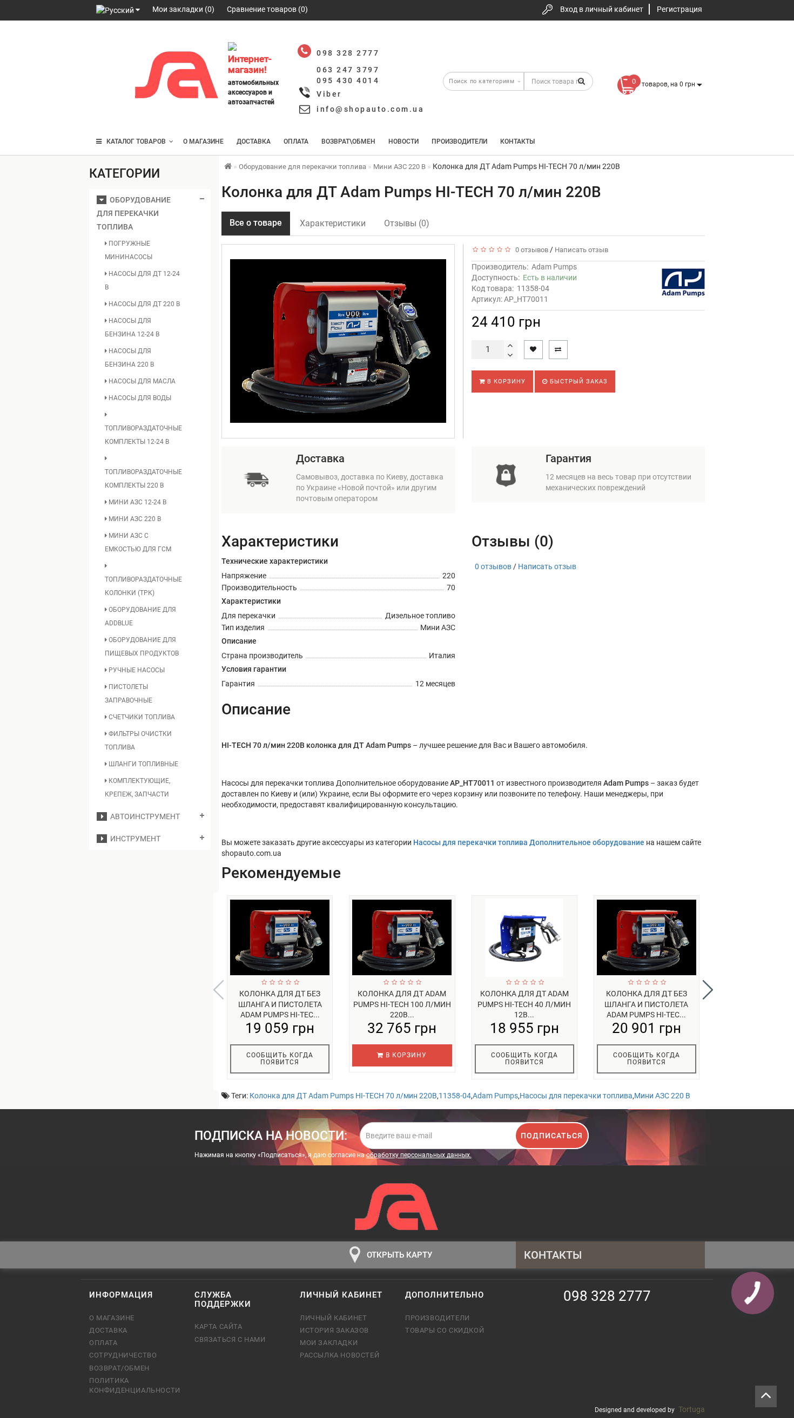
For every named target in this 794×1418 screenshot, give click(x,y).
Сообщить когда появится (279, 1058)
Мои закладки (329, 1343)
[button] (708, 989)
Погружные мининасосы (128, 250)
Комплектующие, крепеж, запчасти (137, 787)
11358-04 (455, 1095)
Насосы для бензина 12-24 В (132, 327)
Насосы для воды (139, 398)
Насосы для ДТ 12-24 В (142, 280)
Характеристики (333, 223)
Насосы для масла (141, 381)
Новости (403, 141)
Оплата (296, 141)
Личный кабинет (333, 1318)
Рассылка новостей (339, 1355)
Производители (459, 141)
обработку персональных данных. (419, 1155)
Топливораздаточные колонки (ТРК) (143, 586)
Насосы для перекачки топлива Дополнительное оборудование (529, 842)
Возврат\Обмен (348, 141)
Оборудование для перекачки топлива (134, 213)
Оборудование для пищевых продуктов (142, 646)
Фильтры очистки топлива (138, 740)
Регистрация (679, 9)
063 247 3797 (107, 77)
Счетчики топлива (141, 717)
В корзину (505, 381)
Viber (329, 94)
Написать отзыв (581, 250)
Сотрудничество (123, 1355)
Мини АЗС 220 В (134, 519)
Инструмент (133, 838)
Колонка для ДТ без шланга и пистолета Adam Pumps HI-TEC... (280, 1004)
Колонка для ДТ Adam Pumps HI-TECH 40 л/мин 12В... (524, 1004)
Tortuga (691, 1409)
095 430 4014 (108, 109)
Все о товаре (256, 223)
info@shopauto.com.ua (370, 109)
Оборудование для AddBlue (140, 616)
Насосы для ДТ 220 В (143, 304)
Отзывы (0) (406, 223)
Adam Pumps (554, 266)
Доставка (254, 141)
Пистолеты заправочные (128, 693)
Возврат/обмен (119, 1368)
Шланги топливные (142, 764)
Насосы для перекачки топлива (576, 1095)
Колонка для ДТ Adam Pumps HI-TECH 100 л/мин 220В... (402, 1004)
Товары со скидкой (444, 1330)
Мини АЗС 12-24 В (136, 502)
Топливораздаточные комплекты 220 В (143, 478)
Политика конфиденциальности (133, 1385)
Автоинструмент (143, 816)
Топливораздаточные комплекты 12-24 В (143, 434)
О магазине (203, 141)
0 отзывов (530, 250)
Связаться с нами (230, 1339)
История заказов (334, 1330)
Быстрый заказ (578, 381)
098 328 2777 (107, 44)
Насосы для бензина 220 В (129, 357)
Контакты (517, 141)
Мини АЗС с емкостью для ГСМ (138, 542)
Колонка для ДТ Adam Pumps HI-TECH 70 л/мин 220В (343, 1095)
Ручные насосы (136, 670)
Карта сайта (218, 1326)
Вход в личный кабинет (601, 9)
